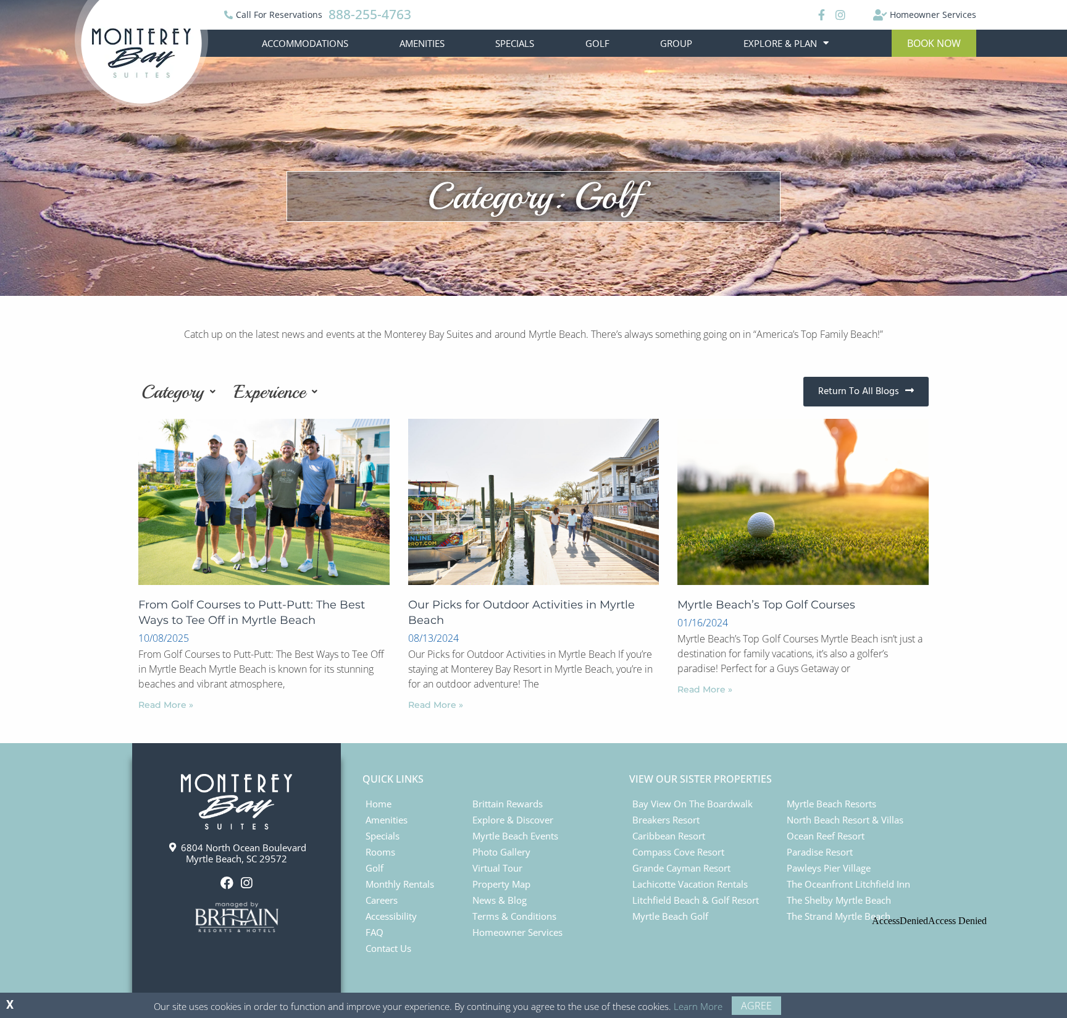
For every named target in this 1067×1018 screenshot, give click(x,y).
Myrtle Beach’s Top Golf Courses (766, 605)
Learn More (698, 1006)
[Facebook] (820, 14)
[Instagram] (839, 14)
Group (676, 43)
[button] (934, 43)
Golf (597, 43)
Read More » (165, 704)
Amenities (422, 43)
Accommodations (305, 43)
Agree (756, 1005)
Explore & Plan (780, 43)
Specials (514, 43)
